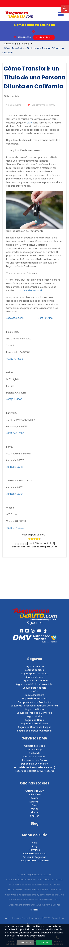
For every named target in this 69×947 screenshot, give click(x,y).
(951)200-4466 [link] (14, 467)
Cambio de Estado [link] (34, 745)
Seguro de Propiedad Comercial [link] (34, 712)
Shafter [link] (34, 815)
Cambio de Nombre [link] (34, 756)
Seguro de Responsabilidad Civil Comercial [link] (34, 705)
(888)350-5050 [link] (15, 318)
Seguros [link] (34, 658)
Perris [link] (35, 805)
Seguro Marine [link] (34, 716)
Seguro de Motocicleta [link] (34, 698)
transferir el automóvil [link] (29, 290)
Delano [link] (35, 798)
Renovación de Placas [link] (34, 760)
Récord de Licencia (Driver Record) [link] (34, 770)
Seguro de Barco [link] (34, 709)
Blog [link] (34, 104)
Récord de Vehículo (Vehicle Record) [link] (34, 767)
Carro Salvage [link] (34, 749)
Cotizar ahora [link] (43, 37)
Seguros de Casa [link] (34, 670)
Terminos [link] (34, 849)
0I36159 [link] (34, 909)
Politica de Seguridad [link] (34, 857)
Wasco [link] (34, 808)
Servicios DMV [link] (34, 738)
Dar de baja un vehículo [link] (34, 763)
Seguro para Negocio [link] (34, 687)
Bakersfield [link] (35, 794)
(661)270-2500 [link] (14, 358)
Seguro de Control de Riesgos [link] (34, 727)
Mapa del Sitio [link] (34, 835)
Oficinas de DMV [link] (34, 790)
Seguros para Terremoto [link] (34, 673)
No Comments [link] (13, 104)
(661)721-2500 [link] (14, 399)
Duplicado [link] (34, 753)
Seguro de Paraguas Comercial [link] (34, 730)
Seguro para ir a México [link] (35, 680)
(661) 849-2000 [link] (15, 433)
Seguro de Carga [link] (34, 720)
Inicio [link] (34, 842)
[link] (65, 9)
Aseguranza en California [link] (35, 860)
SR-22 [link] (34, 691)
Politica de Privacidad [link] (34, 853)
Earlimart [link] (34, 801)
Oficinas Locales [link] (34, 783)
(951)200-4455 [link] (14, 494)
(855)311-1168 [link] (24, 37)
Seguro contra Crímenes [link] (34, 723)
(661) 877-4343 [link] (15, 528)
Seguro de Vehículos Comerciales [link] (34, 684)
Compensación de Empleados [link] (35, 702)
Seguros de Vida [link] (34, 677)
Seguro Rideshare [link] (34, 695)
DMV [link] (29, 122)
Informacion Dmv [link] (46, 104)
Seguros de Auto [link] (34, 666)
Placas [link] (34, 812)
